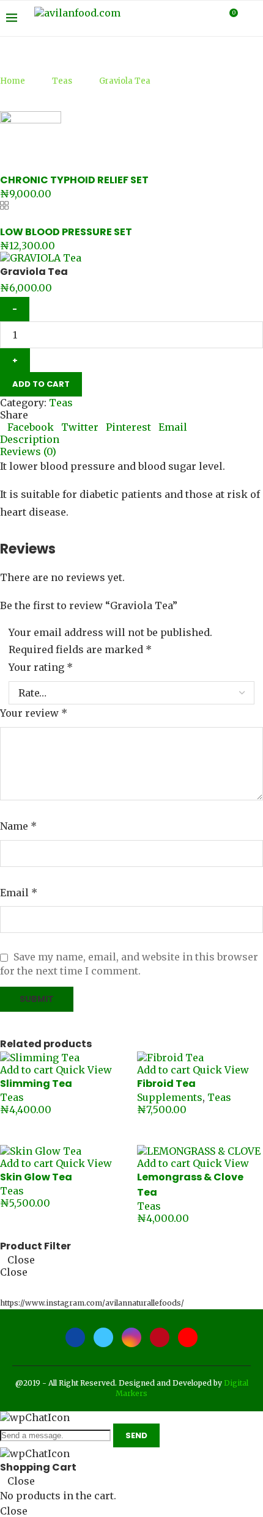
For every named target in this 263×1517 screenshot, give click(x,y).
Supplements (169, 1097)
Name (18, 826)
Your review (33, 713)
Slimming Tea (36, 1084)
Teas (62, 81)
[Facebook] (159, 18)
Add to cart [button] (26, 1070)
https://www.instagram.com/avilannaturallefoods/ (92, 1302)
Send (136, 1435)
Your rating (41, 667)
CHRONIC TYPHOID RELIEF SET (74, 180)
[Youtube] (210, 18)
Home (12, 81)
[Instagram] (185, 18)
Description (29, 439)
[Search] (251, 18)
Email (18, 892)
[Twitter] (172, 18)
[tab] (131, 439)
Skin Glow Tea (36, 1177)
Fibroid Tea (166, 1084)
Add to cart (41, 384)
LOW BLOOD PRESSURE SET (66, 232)
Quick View (84, 1070)
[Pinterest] (197, 18)
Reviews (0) (28, 451)
